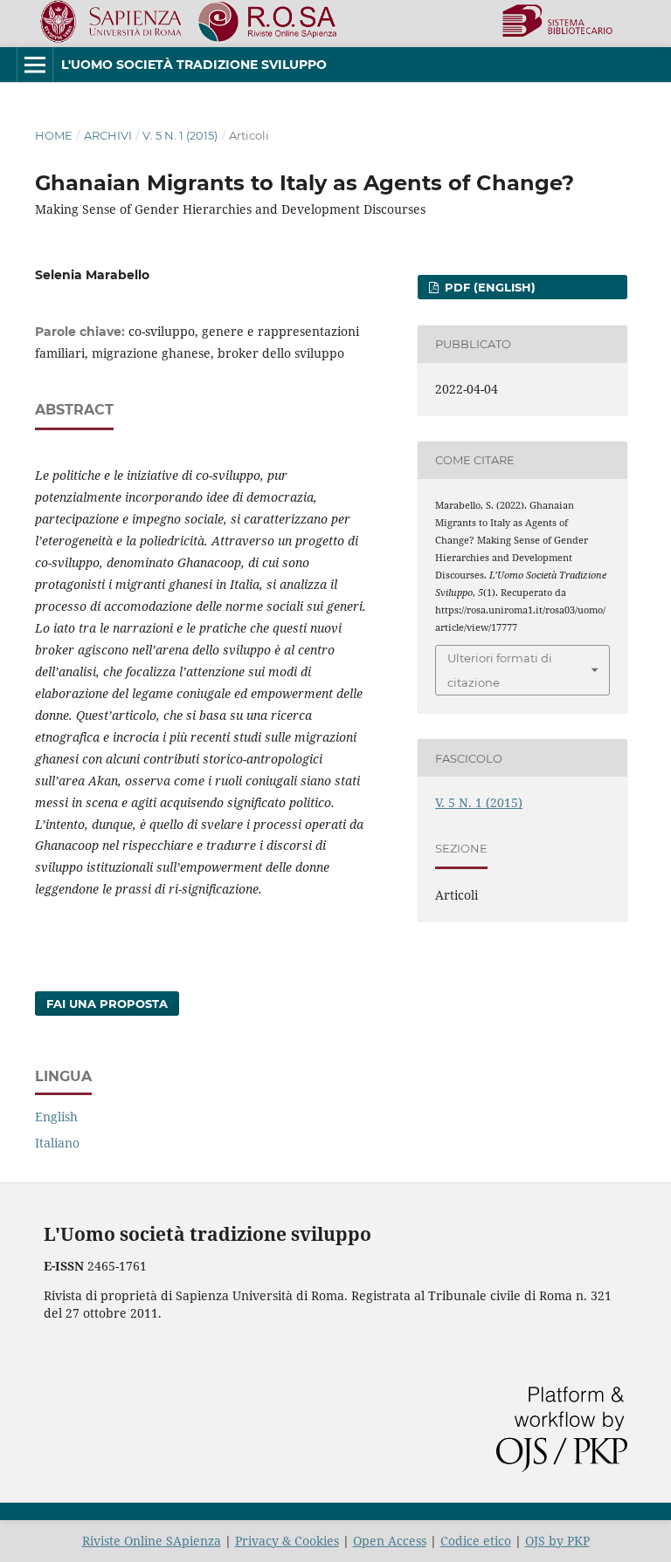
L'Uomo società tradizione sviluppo (194, 64)
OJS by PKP (557, 1540)
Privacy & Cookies (287, 1540)
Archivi (108, 135)
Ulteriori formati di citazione (499, 670)
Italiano (57, 1142)
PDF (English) (488, 287)
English (56, 1116)
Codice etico (475, 1540)
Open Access (389, 1540)
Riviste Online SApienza (151, 1540)
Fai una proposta (107, 1004)
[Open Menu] (34, 64)
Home (54, 135)
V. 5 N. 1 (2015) (180, 135)
